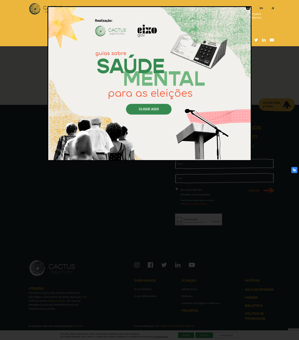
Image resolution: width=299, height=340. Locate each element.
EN (261, 8)
